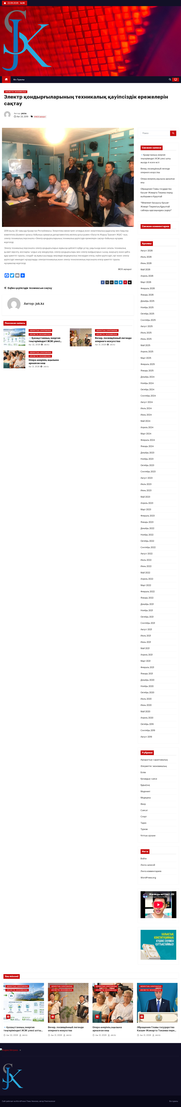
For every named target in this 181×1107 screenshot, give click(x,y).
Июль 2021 (146, 635)
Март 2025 (146, 358)
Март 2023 (146, 509)
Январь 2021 (147, 673)
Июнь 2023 (146, 490)
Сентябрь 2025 (148, 320)
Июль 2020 (146, 698)
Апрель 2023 (147, 503)
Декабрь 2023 (147, 452)
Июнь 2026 (146, 263)
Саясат (144, 810)
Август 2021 (146, 629)
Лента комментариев (151, 871)
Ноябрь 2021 (147, 610)
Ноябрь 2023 (147, 458)
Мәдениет (145, 791)
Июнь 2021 (146, 642)
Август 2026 (147, 250)
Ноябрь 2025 (147, 307)
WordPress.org (148, 877)
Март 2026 (146, 282)
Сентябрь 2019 (148, 730)
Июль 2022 (146, 560)
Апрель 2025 (147, 351)
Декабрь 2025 (147, 301)
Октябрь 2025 (147, 313)
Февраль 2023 (148, 515)
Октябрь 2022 (147, 541)
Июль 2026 (146, 256)
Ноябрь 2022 (147, 534)
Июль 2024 (146, 408)
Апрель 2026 (147, 275)
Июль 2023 (146, 484)
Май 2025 (145, 345)
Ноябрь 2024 (147, 383)
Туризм (144, 829)
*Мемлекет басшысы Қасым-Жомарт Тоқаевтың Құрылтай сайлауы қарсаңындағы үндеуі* (156, 206)
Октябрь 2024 (147, 389)
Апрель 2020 (147, 717)
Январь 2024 (147, 446)
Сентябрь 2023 (148, 471)
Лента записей (148, 865)
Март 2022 (146, 585)
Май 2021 (145, 648)
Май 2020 (145, 711)
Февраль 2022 (148, 591)
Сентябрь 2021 (148, 623)
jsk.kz (24, 113)
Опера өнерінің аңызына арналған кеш (44, 362)
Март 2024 (146, 433)
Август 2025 (147, 326)
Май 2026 (145, 269)
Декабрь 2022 (147, 528)
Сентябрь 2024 (148, 395)
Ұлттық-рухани (148, 835)
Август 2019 (146, 736)
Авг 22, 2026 (34, 344)
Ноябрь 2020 (147, 686)
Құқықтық (145, 785)
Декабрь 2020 (147, 680)
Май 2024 (145, 421)
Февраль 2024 (148, 440)
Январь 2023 (147, 522)
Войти (144, 858)
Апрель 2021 (147, 654)
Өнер (143, 804)
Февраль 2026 (148, 288)
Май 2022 (145, 572)
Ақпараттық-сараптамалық (40, 330)
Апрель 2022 (147, 578)
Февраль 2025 (148, 364)
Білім (143, 772)
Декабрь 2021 (147, 604)
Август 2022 (147, 553)
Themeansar (49, 1101)
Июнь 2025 (146, 338)
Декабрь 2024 (147, 376)
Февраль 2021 (147, 667)
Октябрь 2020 (147, 692)
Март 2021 (146, 660)
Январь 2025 (147, 370)
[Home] (6, 79)
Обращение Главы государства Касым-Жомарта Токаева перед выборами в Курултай (157, 192)
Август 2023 (147, 477)
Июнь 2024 (146, 414)
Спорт (144, 816)
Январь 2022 (147, 597)
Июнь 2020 (146, 705)
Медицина (146, 797)
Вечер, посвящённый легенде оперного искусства (113, 340)
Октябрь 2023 (147, 465)
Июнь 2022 (146, 566)
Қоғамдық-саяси (149, 778)
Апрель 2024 (147, 427)
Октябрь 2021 (147, 616)
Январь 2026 (147, 294)
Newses (35, 1101)
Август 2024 (147, 402)
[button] (170, 79)
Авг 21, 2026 (100, 344)
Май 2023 (145, 496)
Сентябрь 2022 (148, 547)
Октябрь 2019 (147, 724)
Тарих (143, 822)
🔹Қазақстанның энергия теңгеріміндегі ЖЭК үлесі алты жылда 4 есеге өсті (44, 341)
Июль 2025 (146, 332)
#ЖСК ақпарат (40, 117)
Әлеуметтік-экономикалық (15, 92)
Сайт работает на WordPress (14, 1101)
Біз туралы (19, 79)
